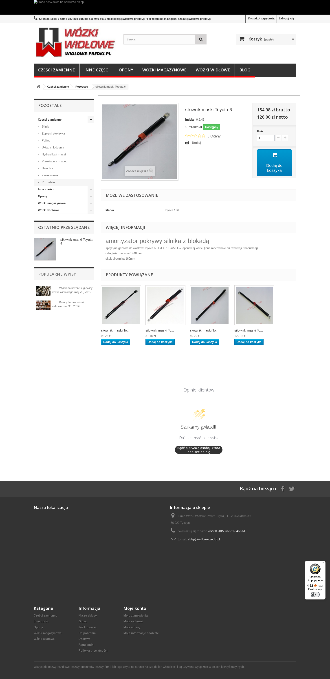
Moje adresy (131, 627)
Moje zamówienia (135, 615)
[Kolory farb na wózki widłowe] (43, 305)
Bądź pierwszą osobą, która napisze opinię (198, 450)
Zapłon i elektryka (53, 133)
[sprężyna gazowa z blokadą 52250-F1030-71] (254, 305)
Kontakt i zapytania (261, 18)
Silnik (45, 126)
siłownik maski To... (115, 330)
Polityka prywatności (93, 650)
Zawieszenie (49, 175)
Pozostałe (48, 182)
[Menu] (323, 563)
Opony (126, 70)
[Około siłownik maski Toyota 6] (45, 249)
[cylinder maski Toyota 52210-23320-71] (165, 305)
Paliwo (45, 140)
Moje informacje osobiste (141, 633)
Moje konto (134, 608)
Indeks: (190, 119)
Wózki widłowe (213, 70)
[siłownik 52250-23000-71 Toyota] (121, 305)
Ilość (260, 131)
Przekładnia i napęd (54, 161)
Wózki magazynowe (164, 70)
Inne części (97, 70)
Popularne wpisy (57, 274)
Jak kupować (88, 627)
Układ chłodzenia (52, 147)
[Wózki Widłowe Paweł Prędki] (75, 42)
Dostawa (84, 639)
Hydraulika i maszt (53, 154)
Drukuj (196, 142)
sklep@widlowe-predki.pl (204, 539)
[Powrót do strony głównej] (38, 87)
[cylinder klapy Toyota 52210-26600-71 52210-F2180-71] (210, 305)
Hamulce (47, 168)
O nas (83, 621)
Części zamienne (56, 70)
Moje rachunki (133, 621)
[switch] (315, 594)
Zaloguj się (286, 18)
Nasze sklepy (88, 615)
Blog (244, 70)
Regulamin (86, 644)
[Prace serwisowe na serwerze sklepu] (165, 7)
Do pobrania (87, 633)
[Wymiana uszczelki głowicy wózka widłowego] (43, 291)
